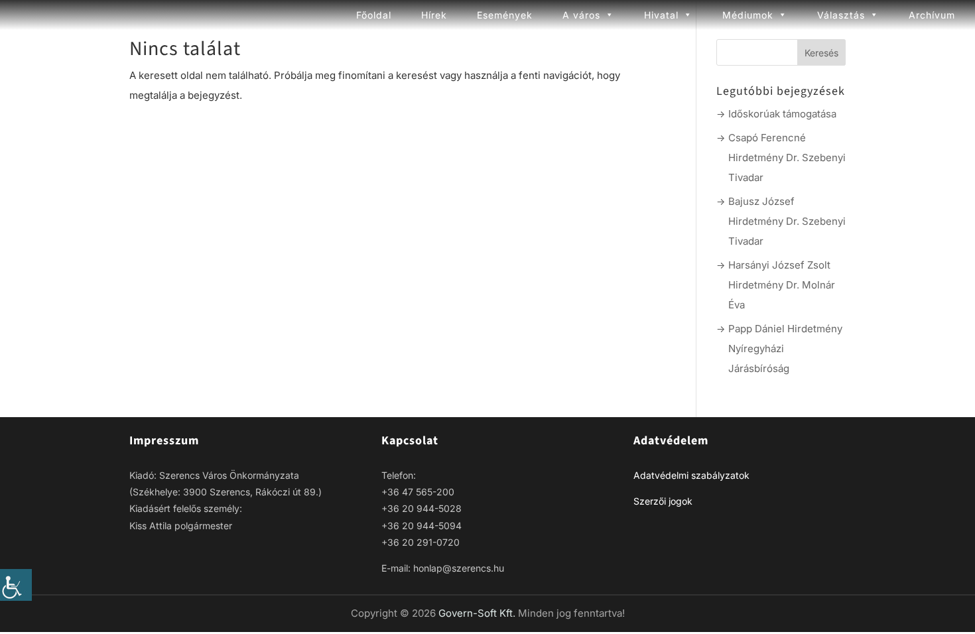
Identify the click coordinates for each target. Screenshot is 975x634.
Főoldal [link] (373, 15)
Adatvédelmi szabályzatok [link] (691, 475)
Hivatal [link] (661, 15)
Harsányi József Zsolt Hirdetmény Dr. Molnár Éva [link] (781, 285)
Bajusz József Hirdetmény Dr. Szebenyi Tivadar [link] (787, 221)
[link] (16, 585)
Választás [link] (841, 15)
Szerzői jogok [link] (662, 501)
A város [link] (581, 15)
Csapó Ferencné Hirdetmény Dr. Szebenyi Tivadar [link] (787, 157)
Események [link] (505, 15)
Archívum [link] (932, 15)
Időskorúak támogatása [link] (782, 113)
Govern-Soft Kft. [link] (478, 613)
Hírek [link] (434, 15)
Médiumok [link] (747, 15)
